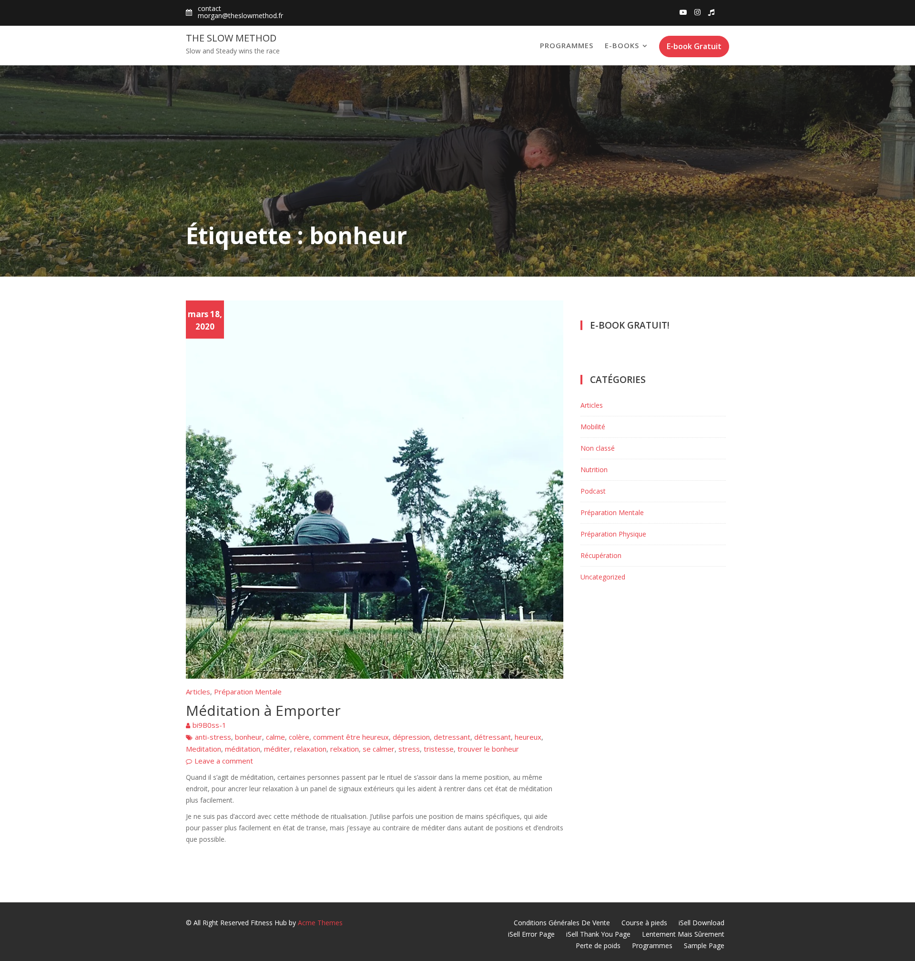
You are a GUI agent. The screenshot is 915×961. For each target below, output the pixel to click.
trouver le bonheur (488, 749)
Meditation (203, 749)
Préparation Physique (613, 533)
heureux (528, 737)
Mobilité (592, 426)
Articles (198, 691)
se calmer (379, 749)
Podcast (593, 491)
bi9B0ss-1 (209, 725)
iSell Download (701, 922)
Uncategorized (602, 576)
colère (299, 737)
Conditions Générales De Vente (562, 922)
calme (275, 737)
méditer (277, 749)
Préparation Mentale (248, 691)
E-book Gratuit (694, 46)
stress (409, 749)
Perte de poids (598, 945)
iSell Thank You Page (598, 934)
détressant (492, 737)
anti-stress (213, 737)
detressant (452, 737)
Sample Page (704, 945)
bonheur (248, 737)
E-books (622, 45)
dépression (411, 737)
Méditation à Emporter (263, 710)
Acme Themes (320, 922)
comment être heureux (351, 737)
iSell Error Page (531, 934)
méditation (242, 749)
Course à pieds (644, 922)
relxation (344, 749)
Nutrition (594, 469)
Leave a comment (223, 760)
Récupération (600, 555)
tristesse (439, 749)
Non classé (597, 448)
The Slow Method (231, 37)
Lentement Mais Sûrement (683, 934)
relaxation (310, 749)
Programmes (566, 45)
